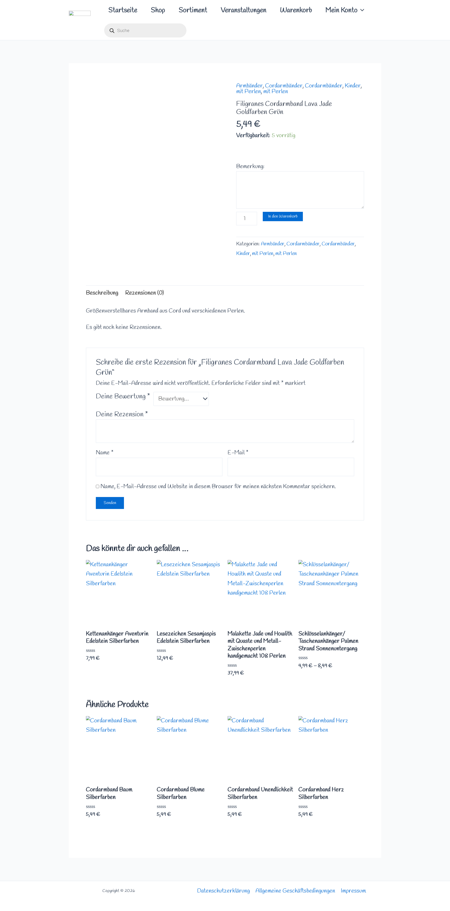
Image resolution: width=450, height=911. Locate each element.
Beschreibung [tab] (102, 293)
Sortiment (193, 10)
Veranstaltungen (243, 10)
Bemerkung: (250, 166)
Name (105, 453)
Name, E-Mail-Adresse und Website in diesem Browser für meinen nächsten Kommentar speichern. (218, 486)
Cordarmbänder (284, 86)
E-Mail (238, 453)
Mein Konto (342, 10)
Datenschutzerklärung (223, 891)
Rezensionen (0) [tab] (144, 293)
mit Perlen (248, 91)
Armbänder (249, 86)
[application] (361, 10)
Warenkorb (296, 10)
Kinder (353, 86)
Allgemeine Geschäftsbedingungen (295, 891)
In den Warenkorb (283, 216)
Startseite (122, 10)
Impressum (353, 891)
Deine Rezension (122, 414)
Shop (158, 10)
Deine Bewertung (123, 396)
